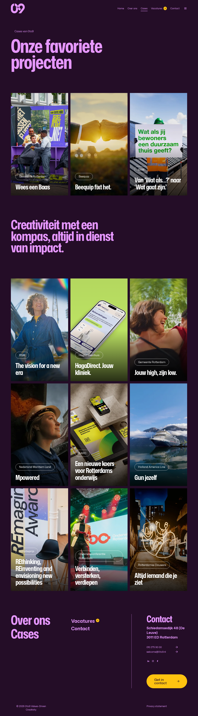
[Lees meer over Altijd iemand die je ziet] (158, 539)
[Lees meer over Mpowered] (39, 434)
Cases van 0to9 (24, 31)
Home (120, 8)
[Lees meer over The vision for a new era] (39, 329)
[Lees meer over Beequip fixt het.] (99, 144)
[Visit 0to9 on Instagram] (153, 661)
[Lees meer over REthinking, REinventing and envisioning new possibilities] (39, 539)
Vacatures (158, 8)
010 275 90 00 (154, 647)
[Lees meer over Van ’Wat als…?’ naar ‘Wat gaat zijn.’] (158, 144)
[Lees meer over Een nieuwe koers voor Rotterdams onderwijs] (99, 434)
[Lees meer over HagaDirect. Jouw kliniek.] (99, 329)
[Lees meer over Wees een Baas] (39, 144)
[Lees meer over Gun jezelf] (158, 434)
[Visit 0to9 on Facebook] (157, 661)
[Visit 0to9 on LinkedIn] (148, 661)
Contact (175, 8)
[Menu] (185, 8)
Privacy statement (157, 706)
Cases (144, 8)
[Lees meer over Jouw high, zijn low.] (158, 329)
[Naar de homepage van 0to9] (18, 8)
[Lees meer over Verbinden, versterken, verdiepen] (99, 539)
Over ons (132, 8)
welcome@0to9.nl (156, 651)
